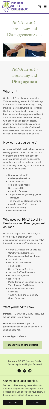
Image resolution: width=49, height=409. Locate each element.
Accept (36, 402)
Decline (13, 402)
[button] (45, 6)
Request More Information (23, 345)
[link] (15, 6)
